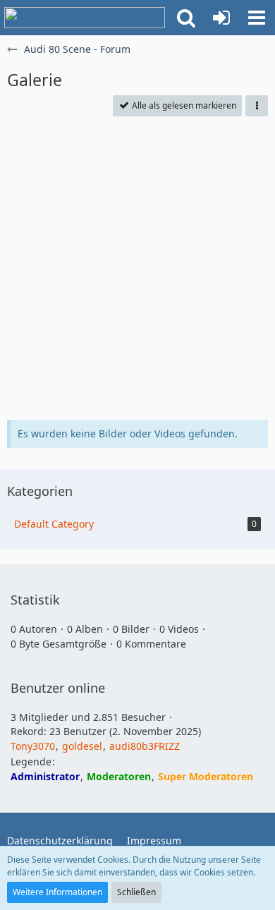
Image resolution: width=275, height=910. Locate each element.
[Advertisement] (137, 268)
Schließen (136, 892)
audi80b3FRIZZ (144, 746)
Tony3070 (33, 746)
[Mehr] (256, 105)
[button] (186, 18)
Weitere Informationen (57, 892)
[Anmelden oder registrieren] (221, 18)
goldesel (82, 746)
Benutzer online (58, 687)
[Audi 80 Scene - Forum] (84, 18)
